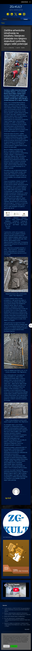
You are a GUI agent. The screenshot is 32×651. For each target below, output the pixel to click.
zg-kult (18, 47)
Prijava (3, 23)
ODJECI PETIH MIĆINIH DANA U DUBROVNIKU (14, 616)
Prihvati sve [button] (13, 646)
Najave (27, 629)
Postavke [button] (6, 646)
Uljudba (23, 47)
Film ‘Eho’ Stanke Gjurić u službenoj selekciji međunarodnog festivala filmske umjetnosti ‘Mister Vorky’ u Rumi (17, 620)
